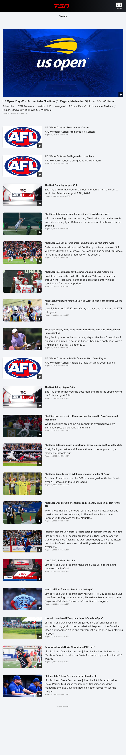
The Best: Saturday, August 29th (61, 185)
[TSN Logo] (61, 6)
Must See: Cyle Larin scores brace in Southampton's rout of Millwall (79, 243)
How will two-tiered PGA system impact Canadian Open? (74, 618)
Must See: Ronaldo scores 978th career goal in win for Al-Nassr (77, 474)
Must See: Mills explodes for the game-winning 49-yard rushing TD (79, 272)
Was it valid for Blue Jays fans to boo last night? (69, 589)
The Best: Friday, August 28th (60, 387)
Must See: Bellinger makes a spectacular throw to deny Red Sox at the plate (83, 445)
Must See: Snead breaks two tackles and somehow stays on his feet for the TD (82, 504)
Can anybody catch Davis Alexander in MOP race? (70, 647)
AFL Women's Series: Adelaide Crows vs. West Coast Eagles (75, 358)
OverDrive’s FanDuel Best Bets (61, 560)
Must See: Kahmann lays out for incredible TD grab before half (76, 214)
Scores (119, 8)
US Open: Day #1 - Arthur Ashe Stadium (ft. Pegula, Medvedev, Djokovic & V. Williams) (58, 101)
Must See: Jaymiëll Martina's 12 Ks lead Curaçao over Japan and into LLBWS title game (83, 302)
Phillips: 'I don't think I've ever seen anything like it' (70, 676)
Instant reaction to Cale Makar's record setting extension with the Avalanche (83, 531)
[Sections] (5, 6)
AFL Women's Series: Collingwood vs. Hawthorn (69, 156)
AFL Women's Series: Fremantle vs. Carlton (67, 127)
